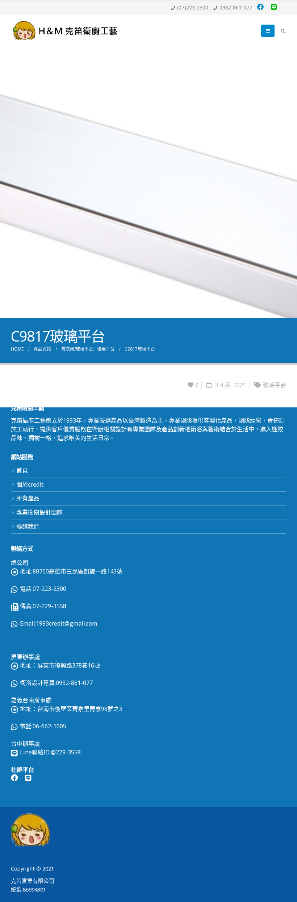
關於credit (29, 484)
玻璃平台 (274, 385)
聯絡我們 (27, 526)
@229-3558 (66, 752)
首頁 (22, 470)
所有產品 (27, 498)
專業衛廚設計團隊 (39, 512)
